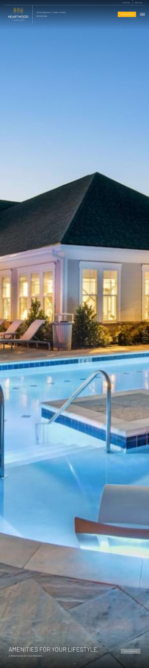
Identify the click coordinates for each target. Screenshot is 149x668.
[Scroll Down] (74, 663)
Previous (145, 333)
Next (145, 339)
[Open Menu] (142, 14)
